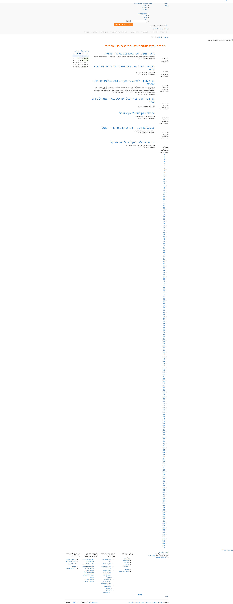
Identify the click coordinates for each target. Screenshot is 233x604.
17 (164, 185)
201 (164, 520)
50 (164, 245)
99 (164, 334)
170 (164, 463)
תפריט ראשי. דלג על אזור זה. (160, 29)
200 (164, 518)
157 (164, 440)
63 (164, 269)
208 (164, 533)
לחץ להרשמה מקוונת (123, 24)
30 (164, 209)
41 (164, 229)
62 (164, 267)
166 (164, 456)
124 (164, 380)
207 (164, 531)
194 (164, 507)
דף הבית (166, 37)
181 (164, 483)
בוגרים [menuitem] (145, 9)
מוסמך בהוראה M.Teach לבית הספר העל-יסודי (107, 572)
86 (164, 311)
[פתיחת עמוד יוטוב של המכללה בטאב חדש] (140, 595)
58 (164, 260)
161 (164, 447)
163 (164, 451)
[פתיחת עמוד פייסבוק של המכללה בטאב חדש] (141, 595)
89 (164, 316)
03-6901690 (151, 556)
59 (164, 262)
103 (164, 342)
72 (164, 285)
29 (164, 207)
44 (164, 234)
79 (164, 298)
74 (164, 289)
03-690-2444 (160, 557)
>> (74, 53)
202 (164, 522)
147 (164, 422)
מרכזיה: (166, 557)
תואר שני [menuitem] (145, 32)
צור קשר (145, 15)
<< (87, 53)
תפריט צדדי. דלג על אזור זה (82, 51)
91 (164, 320)
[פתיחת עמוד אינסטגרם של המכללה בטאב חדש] (138, 595)
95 (164, 327)
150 (164, 427)
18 (164, 187)
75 (164, 291)
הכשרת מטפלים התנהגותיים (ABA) (89, 580)
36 (164, 220)
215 (164, 545)
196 (164, 511)
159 (164, 443)
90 (164, 318)
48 (164, 242)
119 (164, 371)
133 (164, 396)
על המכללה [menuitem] (127, 554)
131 (164, 393)
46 (164, 238)
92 (164, 322)
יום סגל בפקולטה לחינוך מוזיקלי (137, 113)
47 (164, 240)
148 (164, 423)
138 (164, 405)
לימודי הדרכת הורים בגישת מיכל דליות (88, 567)
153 (164, 433)
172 (164, 467)
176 (164, 474)
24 (164, 198)
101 (164, 338)
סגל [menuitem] (146, 5)
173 (164, 469)
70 (164, 282)
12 (164, 176)
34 (164, 216)
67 (164, 276)
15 (164, 181)
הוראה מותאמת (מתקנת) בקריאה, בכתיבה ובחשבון (89, 572)
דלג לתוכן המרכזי (224, 1)
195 (164, 509)
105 (164, 345)
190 (164, 500)
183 (164, 487)
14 (164, 180)
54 (164, 252)
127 (164, 385)
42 (164, 231)
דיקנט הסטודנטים (71, 568)
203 (164, 523)
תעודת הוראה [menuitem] (135, 32)
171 (164, 465)
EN (146, 19)
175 (164, 473)
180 (164, 482)
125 (164, 382)
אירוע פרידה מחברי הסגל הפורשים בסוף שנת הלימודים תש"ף (123, 100)
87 (164, 312)
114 (164, 362)
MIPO (75, 602)
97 (164, 331)
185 (164, 491)
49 (164, 243)
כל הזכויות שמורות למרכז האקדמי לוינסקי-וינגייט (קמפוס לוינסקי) (146, 602)
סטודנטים (144, 7)
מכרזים (127, 570)
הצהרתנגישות (166, 4)
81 (164, 302)
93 (164, 323)
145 (164, 418)
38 (164, 223)
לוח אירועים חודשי (124, 571)
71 (164, 283)
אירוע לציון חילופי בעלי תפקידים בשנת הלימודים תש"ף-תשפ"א (123, 82)
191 (164, 502)
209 (164, 534)
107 (164, 349)
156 (164, 438)
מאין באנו (126, 559)
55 (164, 254)
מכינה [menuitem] (87, 32)
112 (164, 358)
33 (164, 214)
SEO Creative (93, 602)
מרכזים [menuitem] (94, 32)
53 (164, 251)
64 (164, 271)
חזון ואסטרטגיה (125, 557)
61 (164, 265)
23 (164, 196)
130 (164, 391)
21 (164, 192)
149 (164, 425)
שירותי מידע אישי (142, 14)
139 (164, 407)
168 (164, 460)
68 (164, 278)
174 (164, 471)
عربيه (145, 17)
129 (164, 389)
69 (164, 280)
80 (164, 300)
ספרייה (145, 12)
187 (164, 494)
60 (164, 263)
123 (164, 378)
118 (164, 369)
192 (164, 503)
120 (164, 372)
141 (164, 411)
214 (164, 544)
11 (164, 174)
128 (164, 387)
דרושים (127, 568)
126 (164, 383)
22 (164, 194)
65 (164, 272)
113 (164, 360)
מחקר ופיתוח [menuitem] (104, 32)
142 (164, 413)
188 (164, 496)
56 (164, 256)
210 (164, 536)
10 (164, 172)
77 (164, 294)
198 (164, 514)
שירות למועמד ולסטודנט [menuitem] (73, 555)
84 (164, 307)
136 (164, 402)
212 (164, 540)
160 (164, 445)
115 (164, 363)
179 (164, 480)
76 (164, 292)
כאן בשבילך (126, 560)
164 (164, 453)
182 (164, 485)
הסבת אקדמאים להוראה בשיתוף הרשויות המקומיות (106, 581)
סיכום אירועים (125, 566)
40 (164, 227)
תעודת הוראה (107, 585)
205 (164, 527)
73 (164, 287)
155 (164, 436)
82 (164, 303)
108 (164, 351)
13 (164, 178)
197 (164, 513)
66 (164, 274)
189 (164, 498)
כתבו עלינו (126, 562)
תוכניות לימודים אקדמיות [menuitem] (108, 555)
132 (164, 394)
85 (164, 309)
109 (164, 352)
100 (164, 336)
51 (164, 247)
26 (164, 201)
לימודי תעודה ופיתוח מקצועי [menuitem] (119, 32)
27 (164, 203)
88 (164, 314)
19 (164, 189)
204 (164, 525)
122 (164, 376)
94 (164, 325)
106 (164, 347)
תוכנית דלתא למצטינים (107, 587)
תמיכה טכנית (72, 565)
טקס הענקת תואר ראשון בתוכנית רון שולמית (129, 53)
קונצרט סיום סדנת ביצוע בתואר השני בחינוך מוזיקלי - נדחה (124, 67)
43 (164, 232)
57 (164, 258)
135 (164, 400)
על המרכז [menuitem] (164, 32)
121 (164, 374)
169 (164, 462)
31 (164, 211)
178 (164, 478)
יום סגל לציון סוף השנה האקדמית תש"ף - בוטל (128, 128)
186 (164, 493)
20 (164, 191)
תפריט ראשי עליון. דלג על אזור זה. (143, 4)
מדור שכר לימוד (71, 563)
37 (164, 221)
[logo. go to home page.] (158, 25)
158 (164, 442)
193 (164, 505)
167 (164, 458)
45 (164, 236)
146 (164, 420)
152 (164, 431)
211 (164, 538)
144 (164, 416)
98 (164, 332)
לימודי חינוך (108, 590)
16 (164, 183)
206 (164, 529)
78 (164, 296)
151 (164, 429)
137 (164, 403)
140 (164, 409)
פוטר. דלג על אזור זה (227, 550)
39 (164, 225)
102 (164, 340)
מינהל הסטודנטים (71, 561)
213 (164, 542)
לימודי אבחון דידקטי (88, 559)
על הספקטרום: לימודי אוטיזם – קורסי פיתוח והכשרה (88, 563)
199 (164, 516)
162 (164, 449)
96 (164, 329)
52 (164, 249)
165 (164, 454)
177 (164, 476)
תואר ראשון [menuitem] (154, 32)
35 (164, 218)
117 (164, 367)
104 (164, 343)
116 (164, 365)
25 (164, 200)
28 (164, 205)
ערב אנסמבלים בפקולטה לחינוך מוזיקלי (132, 142)
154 (164, 434)
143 (164, 414)
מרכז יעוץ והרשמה (71, 559)
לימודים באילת (107, 592)
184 (164, 489)
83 (164, 305)
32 (164, 212)
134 (164, 398)
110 (164, 354)
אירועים (160, 37)
